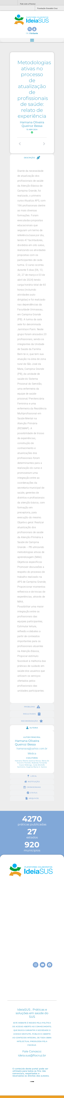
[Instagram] (35, 965)
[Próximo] (39, 143)
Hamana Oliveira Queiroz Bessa (32, 124)
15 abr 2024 (32, 129)
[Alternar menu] (32, 40)
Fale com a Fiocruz (28, 4)
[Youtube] (42, 965)
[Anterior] (24, 143)
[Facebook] (49, 965)
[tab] (32, 157)
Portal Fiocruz (8, 2)
